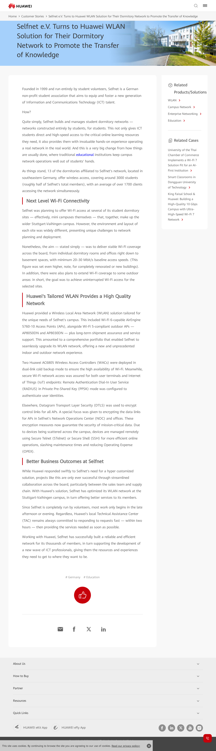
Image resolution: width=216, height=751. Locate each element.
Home (12, 16)
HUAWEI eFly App (74, 727)
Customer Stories (32, 16)
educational (85, 155)
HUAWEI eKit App (35, 727)
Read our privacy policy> (126, 745)
